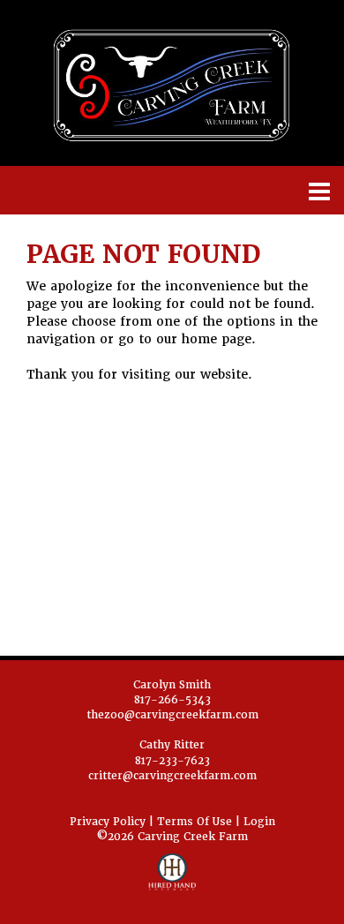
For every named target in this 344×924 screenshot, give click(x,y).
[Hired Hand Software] (172, 879)
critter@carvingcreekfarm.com (172, 776)
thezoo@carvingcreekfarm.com (172, 715)
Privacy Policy (108, 822)
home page (216, 339)
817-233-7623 (172, 761)
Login (259, 822)
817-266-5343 (172, 700)
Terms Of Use (194, 822)
